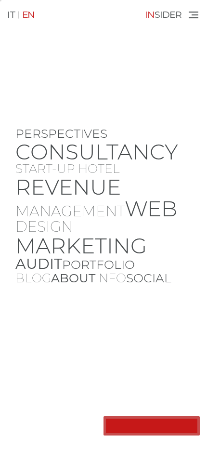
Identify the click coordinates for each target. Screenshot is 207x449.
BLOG (33, 278)
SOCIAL (148, 278)
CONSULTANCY (96, 151)
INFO (110, 278)
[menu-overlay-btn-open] (193, 15)
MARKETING (81, 245)
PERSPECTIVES (61, 134)
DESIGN (44, 227)
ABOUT (73, 278)
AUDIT (38, 264)
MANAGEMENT (70, 211)
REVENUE (68, 187)
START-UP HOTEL (67, 169)
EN (28, 14)
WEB (151, 208)
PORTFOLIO (98, 265)
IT (11, 14)
